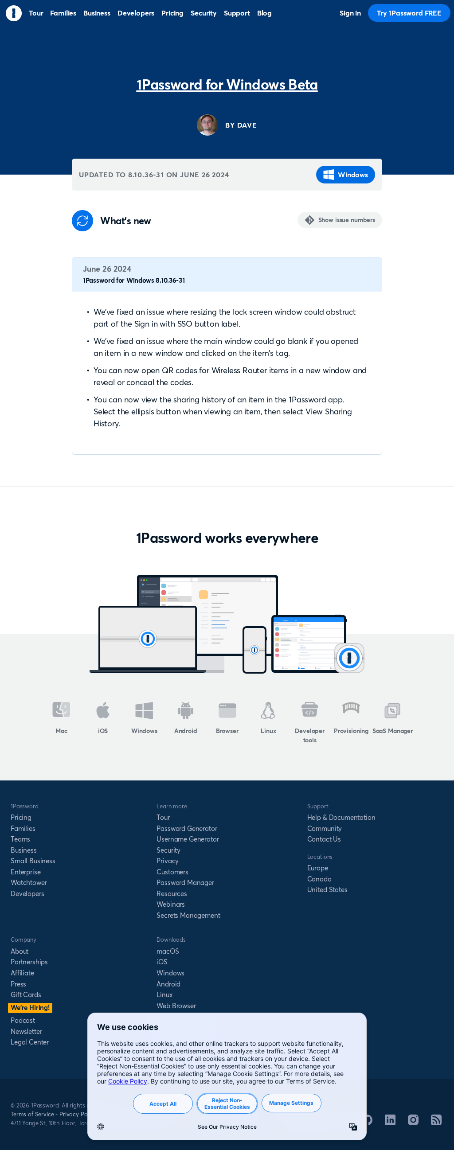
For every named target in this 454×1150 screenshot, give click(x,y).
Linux (268, 731)
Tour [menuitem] (36, 12)
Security (168, 850)
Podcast (23, 1020)
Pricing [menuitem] (172, 12)
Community (324, 828)
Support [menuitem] (237, 12)
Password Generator (187, 828)
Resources (172, 893)
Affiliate (22, 973)
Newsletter (26, 1031)
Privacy (168, 861)
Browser (227, 731)
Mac (61, 731)
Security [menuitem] (204, 12)
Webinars (171, 904)
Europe (317, 868)
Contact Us (324, 839)
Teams (20, 839)
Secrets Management (188, 915)
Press (18, 984)
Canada (319, 879)
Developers (27, 893)
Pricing (21, 817)
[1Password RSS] (436, 1122)
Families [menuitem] (63, 12)
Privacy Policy (77, 1114)
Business (24, 850)
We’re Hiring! (30, 1007)
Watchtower (29, 882)
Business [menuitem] (96, 12)
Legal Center (30, 1042)
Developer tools (310, 735)
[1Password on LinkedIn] (390, 1122)
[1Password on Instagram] (413, 1122)
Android (185, 731)
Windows (353, 174)
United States (327, 889)
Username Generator (188, 839)
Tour (163, 817)
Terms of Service (32, 1114)
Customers (172, 872)
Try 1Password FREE (409, 12)
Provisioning (351, 731)
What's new (125, 221)
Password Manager (185, 882)
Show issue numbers (346, 220)
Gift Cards (26, 994)
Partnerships (29, 962)
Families (23, 828)
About (19, 951)
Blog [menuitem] (264, 12)
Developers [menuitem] (135, 12)
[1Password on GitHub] (367, 1122)
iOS (103, 731)
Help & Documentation (341, 817)
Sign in (350, 12)
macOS (168, 951)
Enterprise (25, 872)
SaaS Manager (392, 731)
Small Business (33, 861)
